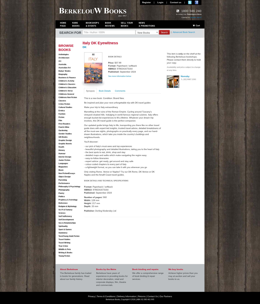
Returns (141, 296)
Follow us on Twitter (190, 2)
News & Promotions (147, 24)
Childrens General (66, 94)
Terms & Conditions (106, 296)
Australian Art (65, 68)
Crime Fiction (64, 104)
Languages (63, 163)
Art (60, 61)
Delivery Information (126, 296)
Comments (120, 91)
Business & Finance (67, 78)
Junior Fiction (64, 160)
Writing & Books (65, 253)
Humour (62, 154)
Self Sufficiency (65, 216)
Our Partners (166, 296)
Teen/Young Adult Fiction (69, 236)
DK (85, 47)
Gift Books (63, 137)
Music (61, 170)
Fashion (62, 114)
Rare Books (76, 24)
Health (61, 147)
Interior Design (65, 157)
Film (60, 120)
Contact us (175, 2)
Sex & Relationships (67, 223)
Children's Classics (67, 84)
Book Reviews (110, 24)
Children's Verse (66, 91)
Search (164, 32)
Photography (64, 190)
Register (146, 2)
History (62, 150)
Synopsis (90, 91)
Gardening (63, 130)
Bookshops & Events (92, 24)
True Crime (63, 246)
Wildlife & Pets (65, 249)
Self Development (66, 220)
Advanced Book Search (184, 32)
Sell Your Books (127, 24)
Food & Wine (64, 127)
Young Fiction (64, 256)
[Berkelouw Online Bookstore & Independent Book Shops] (93, 12)
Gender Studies (65, 134)
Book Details (105, 91)
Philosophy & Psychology (69, 187)
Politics (62, 196)
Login (160, 2)
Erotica (62, 111)
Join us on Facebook (196, 2)
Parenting (63, 180)
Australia (62, 64)
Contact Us (152, 296)
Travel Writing (64, 243)
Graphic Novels (65, 144)
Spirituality (63, 226)
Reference (63, 203)
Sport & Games (65, 229)
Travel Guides (64, 239)
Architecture (64, 58)
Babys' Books (65, 71)
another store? (195, 17)
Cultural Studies (65, 107)
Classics (62, 101)
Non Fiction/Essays (67, 173)
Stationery (63, 233)
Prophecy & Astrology (68, 200)
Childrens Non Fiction (68, 97)
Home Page (63, 24)
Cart (197, 25)
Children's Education (67, 87)
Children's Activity (66, 81)
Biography (63, 74)
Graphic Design (65, 140)
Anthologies (64, 54)
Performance (64, 183)
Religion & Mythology (68, 206)
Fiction (61, 117)
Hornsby (185, 76)
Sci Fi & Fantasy (65, 210)
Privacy (91, 296)
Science (62, 213)
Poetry (61, 193)
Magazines (63, 167)
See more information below (119, 76)
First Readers (64, 124)
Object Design (65, 177)
